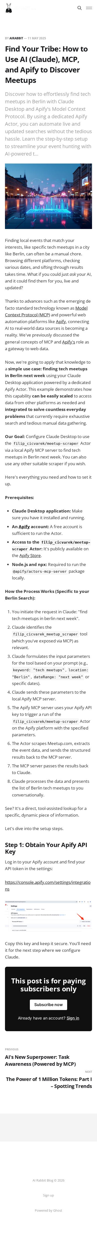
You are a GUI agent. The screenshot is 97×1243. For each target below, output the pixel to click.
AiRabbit (16, 38)
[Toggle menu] (89, 8)
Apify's (68, 342)
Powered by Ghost (48, 1210)
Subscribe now (48, 1004)
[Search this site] (79, 8)
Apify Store (30, 555)
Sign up (48, 1195)
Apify (61, 321)
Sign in (73, 1018)
